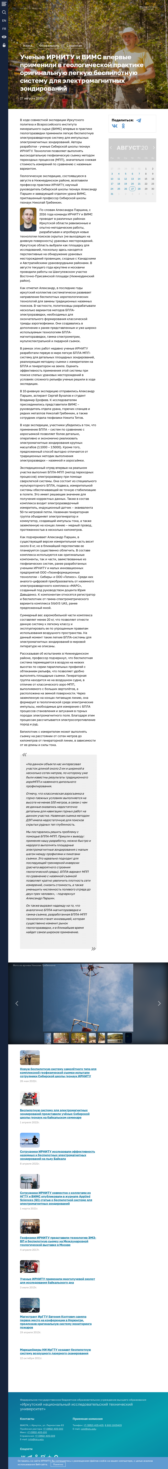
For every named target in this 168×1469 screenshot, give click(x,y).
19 (125, 183)
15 (146, 178)
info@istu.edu (36, 1439)
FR (4, 28)
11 (119, 178)
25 (118, 188)
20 (132, 183)
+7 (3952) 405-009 (45, 1435)
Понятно (58, 1464)
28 (118, 168)
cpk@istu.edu (88, 1428)
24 (112, 188)
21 (139, 183)
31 (139, 168)
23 (152, 183)
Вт (118, 158)
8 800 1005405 (113, 1425)
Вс (152, 158)
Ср (125, 158)
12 (125, 178)
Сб (146, 158)
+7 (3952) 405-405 (94, 1425)
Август (128, 147)
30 (132, 168)
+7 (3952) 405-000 (53, 1428)
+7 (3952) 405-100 (37, 1432)
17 (112, 183)
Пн (112, 158)
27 (112, 168)
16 (153, 178)
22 (146, 183)
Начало (24, 8)
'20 (144, 147)
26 (125, 188)
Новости (36, 8)
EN (4, 20)
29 (125, 168)
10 (112, 178)
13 (132, 178)
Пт (139, 158)
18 (118, 183)
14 (139, 178)
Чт (132, 158)
